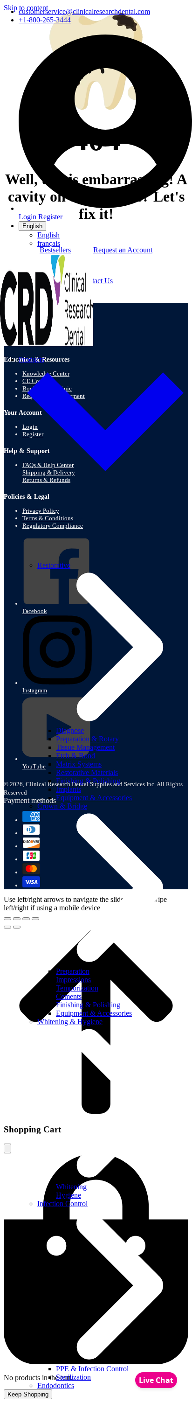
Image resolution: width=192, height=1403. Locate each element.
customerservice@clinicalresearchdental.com (84, 11)
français (48, 243)
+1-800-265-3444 (45, 20)
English (32, 226)
